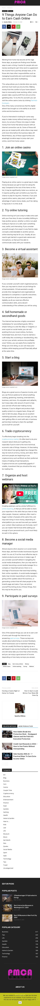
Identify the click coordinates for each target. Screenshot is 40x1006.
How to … (6, 821)
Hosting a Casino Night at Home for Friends (11, 692)
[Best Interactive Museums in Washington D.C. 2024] (7, 908)
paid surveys (14, 638)
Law (4, 828)
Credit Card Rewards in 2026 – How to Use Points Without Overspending (25, 746)
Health (5, 815)
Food (5, 806)
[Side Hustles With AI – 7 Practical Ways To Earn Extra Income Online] (7, 756)
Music (5, 837)
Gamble (6, 809)
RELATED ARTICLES (9, 726)
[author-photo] (20, 713)
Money (27, 664)
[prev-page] (3, 764)
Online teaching (17, 666)
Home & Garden (8, 818)
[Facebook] (4, 27)
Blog (4, 778)
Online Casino (6, 666)
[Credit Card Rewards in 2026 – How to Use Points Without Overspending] (7, 746)
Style (5, 856)
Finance (11, 11)
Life (4, 831)
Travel (5, 865)
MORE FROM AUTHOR (26, 726)
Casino (5, 787)
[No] (37, 999)
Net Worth (6, 840)
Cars (4, 784)
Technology (7, 859)
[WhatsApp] (18, 27)
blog (9, 664)
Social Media (7, 849)
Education (6, 796)
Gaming (6, 812)
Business (10, 8)
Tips (4, 862)
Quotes (5, 846)
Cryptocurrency (8, 793)
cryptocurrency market (10, 439)
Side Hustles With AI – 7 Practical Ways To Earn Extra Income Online (24, 756)
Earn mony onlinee (18, 664)
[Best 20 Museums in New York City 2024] (7, 918)
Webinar (31, 666)
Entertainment (8, 800)
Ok (20, 1002)
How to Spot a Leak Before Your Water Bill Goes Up (30, 693)
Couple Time (7, 790)
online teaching (7, 509)
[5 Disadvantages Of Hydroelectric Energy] (7, 898)
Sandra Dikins (8, 22)
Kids (4, 825)
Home (4, 8)
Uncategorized (8, 868)
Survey (25, 666)
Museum (6, 834)
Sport (5, 853)
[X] (9, 27)
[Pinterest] (13, 27)
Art (4, 775)
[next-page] (6, 764)
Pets (4, 843)
